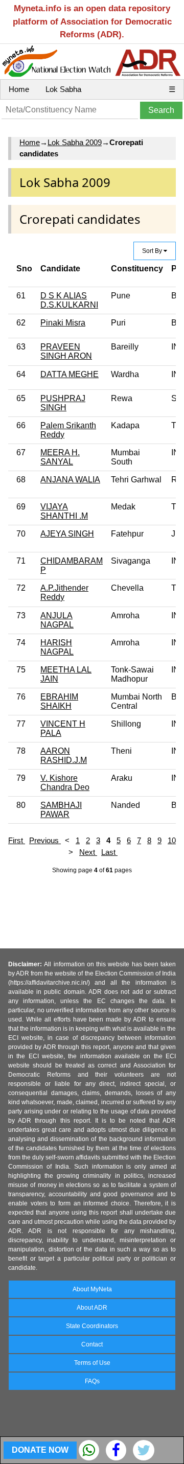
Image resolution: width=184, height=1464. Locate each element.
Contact (92, 1344)
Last (109, 852)
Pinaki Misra (62, 322)
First (16, 840)
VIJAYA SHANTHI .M (64, 511)
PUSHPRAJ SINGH (62, 403)
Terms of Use (92, 1362)
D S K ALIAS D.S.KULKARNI (69, 300)
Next (88, 852)
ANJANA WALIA (70, 479)
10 (172, 840)
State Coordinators (92, 1326)
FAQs (92, 1381)
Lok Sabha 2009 (75, 142)
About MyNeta (92, 1289)
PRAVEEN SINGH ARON (66, 351)
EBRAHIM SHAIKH (59, 701)
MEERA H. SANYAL (60, 457)
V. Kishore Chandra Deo (64, 783)
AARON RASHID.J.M (63, 755)
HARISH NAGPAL (57, 647)
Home (19, 89)
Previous (45, 840)
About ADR (92, 1307)
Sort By (153, 250)
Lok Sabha (63, 89)
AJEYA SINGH (67, 533)
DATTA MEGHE (69, 374)
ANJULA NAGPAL (57, 620)
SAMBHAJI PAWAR (61, 810)
